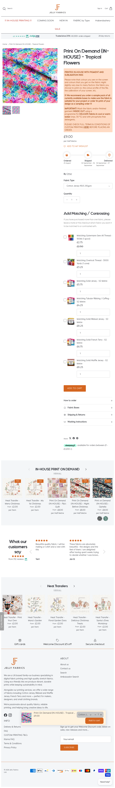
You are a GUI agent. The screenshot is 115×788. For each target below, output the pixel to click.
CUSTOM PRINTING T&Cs (15, 735)
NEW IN (63, 21)
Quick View (71, 240)
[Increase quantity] (77, 200)
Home (5, 44)
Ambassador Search (69, 677)
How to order (70, 401)
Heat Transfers (57, 586)
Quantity (68, 194)
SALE (57, 29)
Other (69, 174)
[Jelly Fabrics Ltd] (57, 9)
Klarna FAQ (9, 739)
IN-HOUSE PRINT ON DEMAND (57, 469)
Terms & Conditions (13, 744)
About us (64, 665)
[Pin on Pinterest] (77, 438)
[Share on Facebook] (74, 438)
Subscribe (69, 748)
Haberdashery (102, 21)
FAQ (6, 731)
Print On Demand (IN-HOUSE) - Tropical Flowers (26, 44)
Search (63, 673)
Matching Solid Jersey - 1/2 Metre (92, 281)
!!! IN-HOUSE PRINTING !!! (18, 21)
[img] (18, 556)
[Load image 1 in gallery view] (30, 75)
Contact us (65, 669)
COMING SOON (45, 21)
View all (57, 473)
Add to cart (74, 388)
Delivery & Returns (12, 727)
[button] (76, 146)
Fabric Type (69, 181)
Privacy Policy (10, 748)
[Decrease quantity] (66, 200)
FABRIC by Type (81, 21)
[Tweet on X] (70, 438)
